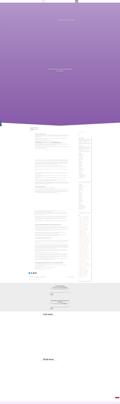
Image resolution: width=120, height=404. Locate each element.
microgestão (86, 247)
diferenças (83, 229)
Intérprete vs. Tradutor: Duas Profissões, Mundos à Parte (60, 320)
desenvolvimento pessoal (85, 228)
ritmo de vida (88, 258)
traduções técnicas (86, 274)
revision (80, 258)
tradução (34, 279)
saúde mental (80, 260)
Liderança (80, 161)
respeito (88, 257)
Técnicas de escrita (81, 170)
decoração (83, 226)
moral (83, 248)
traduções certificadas (86, 273)
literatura (86, 244)
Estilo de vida (80, 159)
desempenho (85, 227)
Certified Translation (81, 155)
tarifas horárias (88, 264)
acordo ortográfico (84, 216)
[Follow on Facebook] (76, 0)
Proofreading (80, 196)
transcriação (80, 275)
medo (80, 247)
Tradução (30, 130)
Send (51, 308)
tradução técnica (80, 273)
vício (88, 276)
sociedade (87, 263)
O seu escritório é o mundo (60, 334)
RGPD (44, 0)
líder (87, 245)
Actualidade (80, 154)
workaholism (80, 277)
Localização (80, 163)
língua (80, 246)
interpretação (85, 242)
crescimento (84, 225)
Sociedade (80, 169)
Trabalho (80, 203)
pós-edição (31, 279)
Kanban (80, 243)
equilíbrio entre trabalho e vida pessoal (82, 232)
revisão (85, 258)
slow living (84, 263)
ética (83, 277)
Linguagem (80, 162)
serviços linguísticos (86, 262)
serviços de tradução (81, 262)
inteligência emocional (86, 241)
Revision (80, 167)
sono (79, 264)
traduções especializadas (81, 274)
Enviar (52, 294)
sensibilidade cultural (81, 261)
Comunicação (80, 156)
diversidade (85, 230)
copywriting (80, 225)
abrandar (80, 216)
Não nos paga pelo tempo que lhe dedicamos (60, 327)
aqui (45, 160)
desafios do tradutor (81, 227)
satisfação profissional (84, 259)
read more (60, 322)
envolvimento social (81, 231)
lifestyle (80, 244)
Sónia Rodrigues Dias (35, 127)
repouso (85, 257)
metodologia (83, 247)
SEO (84, 261)
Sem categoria (80, 168)
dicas (80, 229)
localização (85, 245)
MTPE (86, 248)
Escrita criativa (80, 189)
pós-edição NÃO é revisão (38, 138)
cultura (87, 225)
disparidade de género (81, 230)
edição (88, 230)
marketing (87, 246)
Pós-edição (32, 130)
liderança (83, 243)
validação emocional (85, 276)
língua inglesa (83, 246)
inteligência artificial (81, 241)
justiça (88, 242)
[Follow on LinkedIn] (75, 0)
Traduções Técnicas (81, 177)
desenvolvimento (80, 228)
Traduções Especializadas (82, 176)
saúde (87, 259)
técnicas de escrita (84, 275)
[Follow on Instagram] (77, 0)
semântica (84, 260)
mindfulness (80, 248)
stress (82, 264)
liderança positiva (87, 243)
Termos (42, 0)
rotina (80, 259)
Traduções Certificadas (81, 175)
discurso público (86, 229)
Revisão (80, 166)
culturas (80, 226)
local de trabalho (80, 245)
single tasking (80, 263)
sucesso (85, 264)
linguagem (83, 244)
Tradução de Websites (81, 174)
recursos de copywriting (81, 257)
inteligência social (81, 242)
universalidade (80, 276)
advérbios (88, 216)
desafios (86, 226)
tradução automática (38, 279)
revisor (82, 258)
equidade (85, 231)
